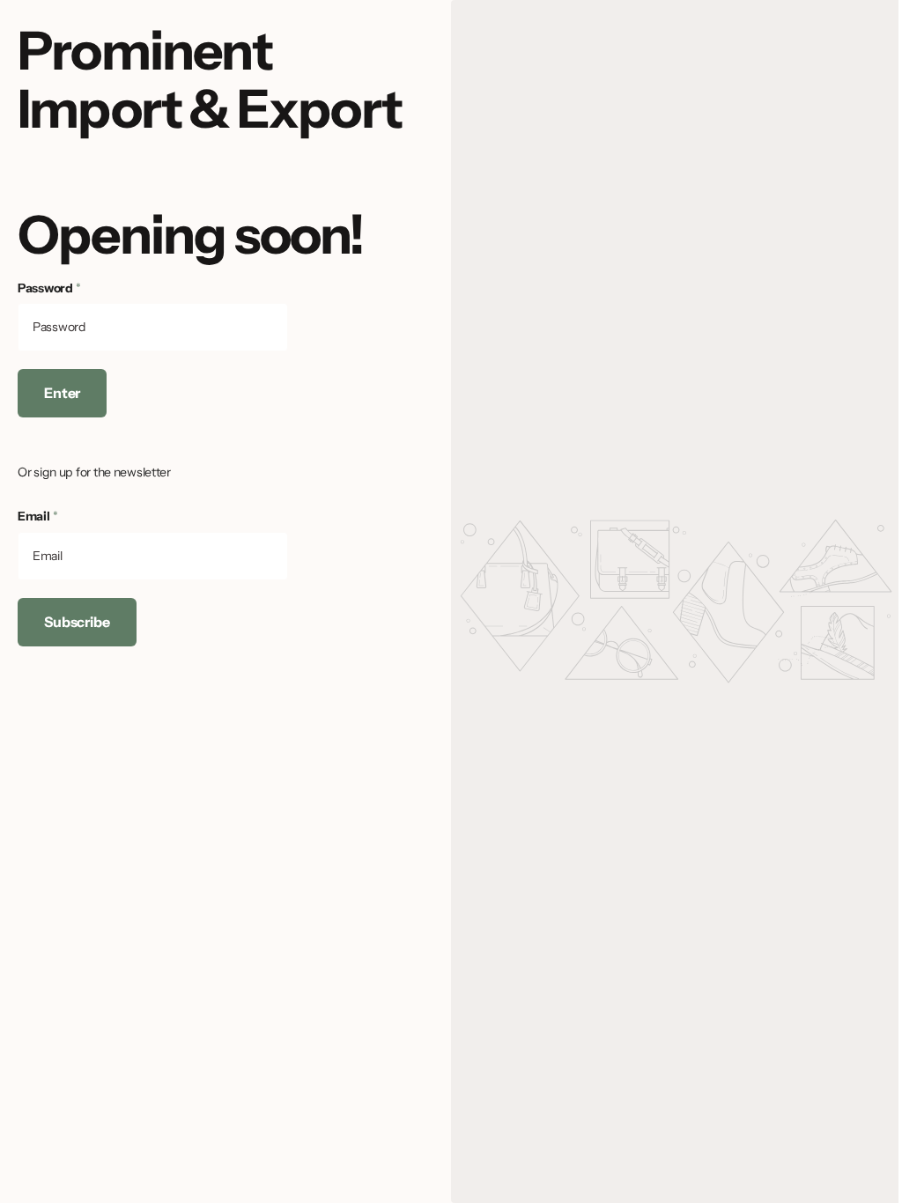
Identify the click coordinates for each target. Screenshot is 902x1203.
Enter (62, 393)
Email (37, 516)
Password (49, 288)
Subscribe (77, 622)
